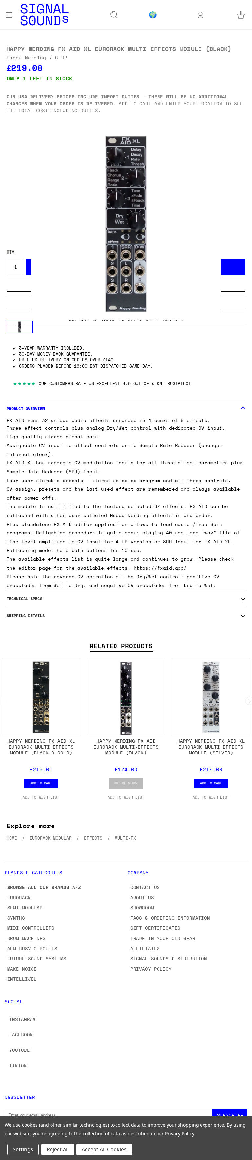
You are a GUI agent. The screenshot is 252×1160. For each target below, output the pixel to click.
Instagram (22, 1019)
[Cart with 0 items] (241, 14)
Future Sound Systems (36, 958)
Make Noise (22, 968)
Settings (23, 1149)
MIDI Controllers (30, 928)
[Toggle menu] (9, 14)
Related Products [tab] (121, 646)
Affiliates (145, 948)
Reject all (58, 1149)
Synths (16, 917)
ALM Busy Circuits (32, 948)
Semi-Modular (25, 907)
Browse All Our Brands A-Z (44, 887)
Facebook (21, 1034)
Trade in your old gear (162, 938)
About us (142, 897)
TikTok (18, 1065)
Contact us (145, 887)
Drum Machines (26, 938)
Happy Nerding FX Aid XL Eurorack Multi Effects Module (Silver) (211, 746)
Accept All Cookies (104, 1149)
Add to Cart (41, 783)
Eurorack (19, 897)
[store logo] (44, 14)
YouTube (19, 1050)
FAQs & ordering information (170, 917)
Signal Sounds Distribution (168, 958)
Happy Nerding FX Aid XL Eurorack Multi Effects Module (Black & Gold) (41, 746)
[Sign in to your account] (200, 14)
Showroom (142, 907)
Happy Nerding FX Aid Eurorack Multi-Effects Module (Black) (126, 746)
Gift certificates (155, 928)
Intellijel (22, 978)
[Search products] (114, 14)
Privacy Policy (151, 968)
